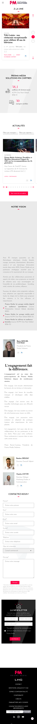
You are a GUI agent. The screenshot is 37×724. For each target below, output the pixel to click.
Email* (5, 519)
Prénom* (5, 501)
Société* (5, 528)
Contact (18, 684)
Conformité (18, 695)
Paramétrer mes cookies (18, 702)
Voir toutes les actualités (18, 193)
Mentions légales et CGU (18, 688)
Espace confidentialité (18, 691)
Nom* (4, 510)
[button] (34, 16)
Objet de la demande (9, 546)
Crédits (18, 699)
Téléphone (6, 537)
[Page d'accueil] (18, 2)
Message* (6, 557)
